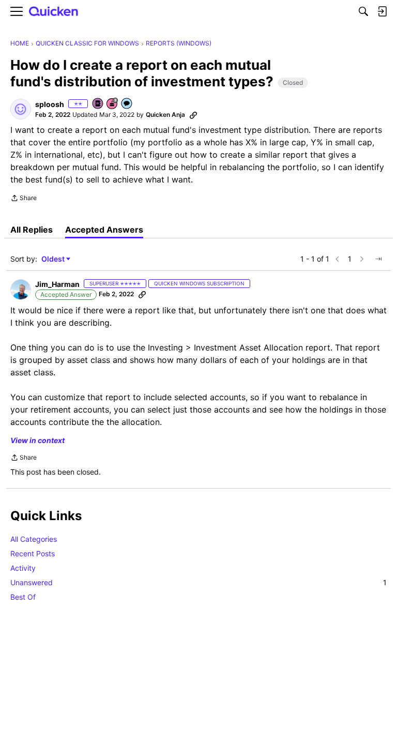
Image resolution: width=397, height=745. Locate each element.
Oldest (53, 259)
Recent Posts (32, 553)
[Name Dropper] (98, 104)
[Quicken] (54, 11)
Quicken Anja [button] (165, 114)
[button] (20, 109)
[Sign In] (382, 11)
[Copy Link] (193, 114)
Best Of (23, 596)
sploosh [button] (49, 104)
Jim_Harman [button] (57, 284)
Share (23, 199)
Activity (23, 568)
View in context (37, 440)
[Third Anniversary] (112, 104)
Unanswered (198, 582)
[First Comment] (127, 104)
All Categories (33, 539)
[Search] (363, 11)
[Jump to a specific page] (378, 259)
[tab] (31, 229)
